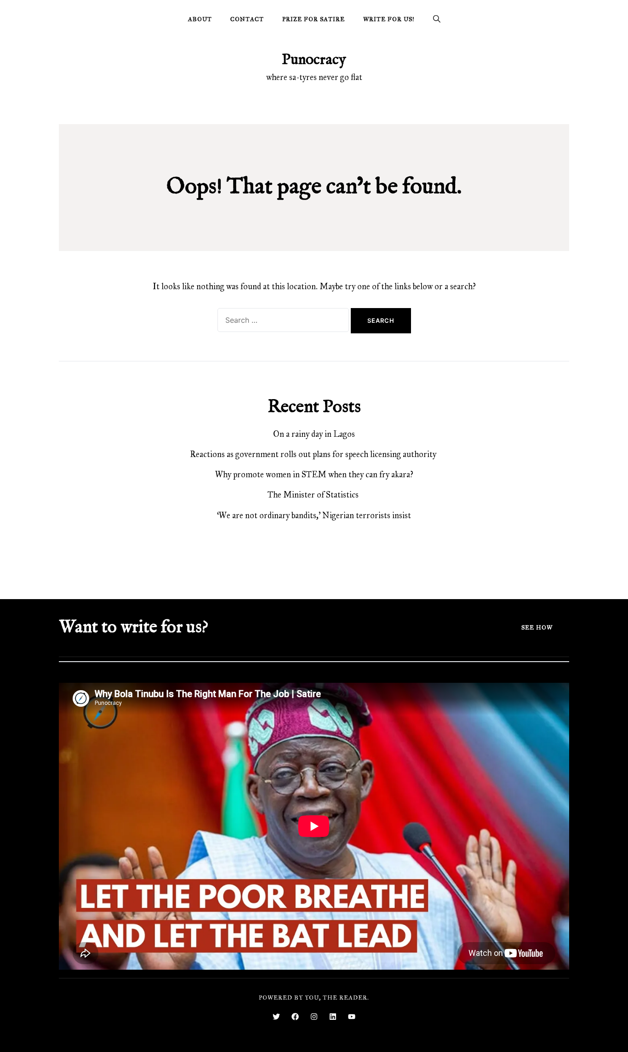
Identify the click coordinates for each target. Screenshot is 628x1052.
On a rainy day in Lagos (314, 434)
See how (537, 627)
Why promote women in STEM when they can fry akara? (314, 474)
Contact (247, 19)
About (200, 19)
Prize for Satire (313, 19)
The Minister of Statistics (314, 495)
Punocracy (314, 60)
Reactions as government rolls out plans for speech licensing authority (314, 454)
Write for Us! (389, 19)
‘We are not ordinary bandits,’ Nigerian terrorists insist (314, 515)
